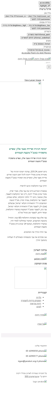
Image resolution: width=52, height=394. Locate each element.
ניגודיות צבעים (45, 22)
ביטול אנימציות (39, 50)
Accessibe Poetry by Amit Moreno (36, 53)
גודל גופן (47, 13)
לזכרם (38, 306)
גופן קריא (42, 44)
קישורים (47, 31)
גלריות (38, 297)
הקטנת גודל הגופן (39, 16)
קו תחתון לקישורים (35, 38)
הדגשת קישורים (39, 34)
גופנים (48, 40)
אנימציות (47, 46)
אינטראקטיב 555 (32, 376)
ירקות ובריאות (35, 303)
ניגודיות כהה (39, 25)
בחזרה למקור (40, 19)
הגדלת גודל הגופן (16, 16)
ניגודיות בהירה (14, 25)
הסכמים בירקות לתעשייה (31, 300)
